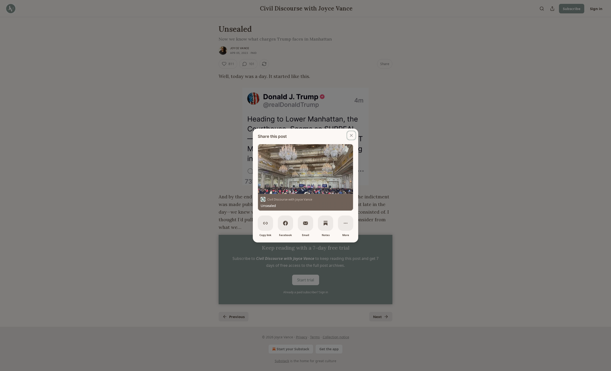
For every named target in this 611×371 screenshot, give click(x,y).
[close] (351, 135)
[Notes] (325, 223)
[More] (345, 223)
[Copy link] (265, 223)
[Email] (305, 223)
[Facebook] (285, 223)
